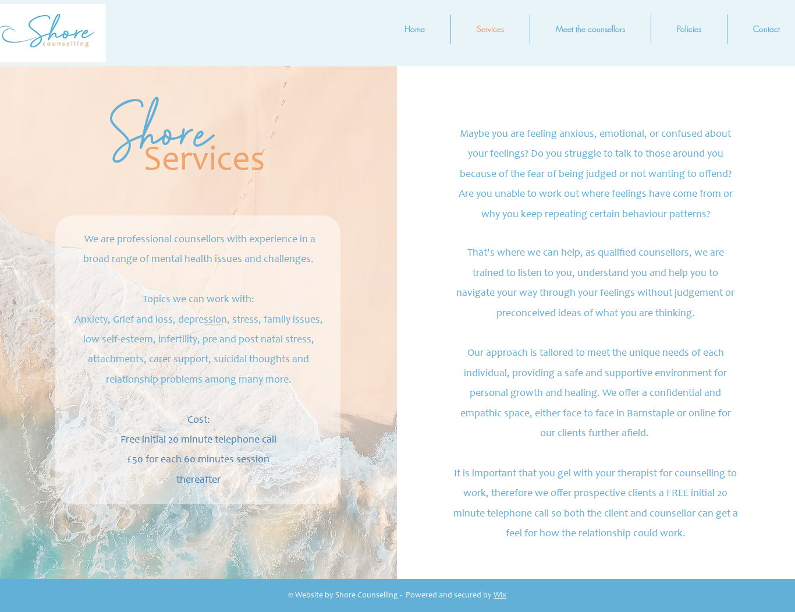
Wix (500, 596)
